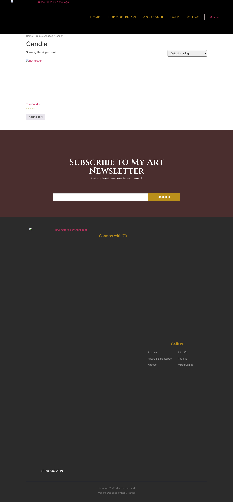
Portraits (153, 352)
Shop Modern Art (121, 17)
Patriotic (182, 358)
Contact (193, 17)
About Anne (153, 17)
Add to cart (35, 116)
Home (95, 17)
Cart (174, 17)
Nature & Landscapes (160, 358)
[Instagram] (116, 243)
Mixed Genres (185, 364)
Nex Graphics (128, 492)
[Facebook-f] (108, 243)
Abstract (152, 364)
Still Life (182, 352)
